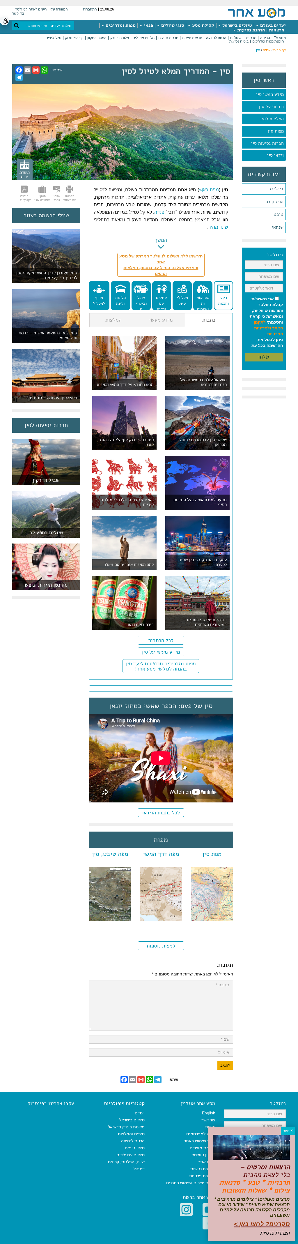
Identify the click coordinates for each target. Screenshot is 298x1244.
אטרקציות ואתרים (203, 302)
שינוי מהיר (218, 227)
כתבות (208, 319)
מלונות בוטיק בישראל (126, 1127)
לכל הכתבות (160, 640)
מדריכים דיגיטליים (243, 38)
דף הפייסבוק (74, 38)
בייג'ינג (276, 189)
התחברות (90, 9)
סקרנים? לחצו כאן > (262, 1224)
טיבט (278, 214)
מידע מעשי (161, 319)
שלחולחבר (57, 198)
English (208, 1113)
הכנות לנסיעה (216, 38)
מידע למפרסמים (200, 1134)
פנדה (159, 212)
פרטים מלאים (46, 482)
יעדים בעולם (272, 25)
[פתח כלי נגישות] (4, 21)
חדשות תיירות (192, 38)
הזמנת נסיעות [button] (250, 30)
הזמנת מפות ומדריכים (268, 41)
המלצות (113, 319)
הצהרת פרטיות (202, 1176)
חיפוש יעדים (61, 25)
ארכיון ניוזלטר (203, 1155)
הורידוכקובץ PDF (24, 198)
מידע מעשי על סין (161, 651)
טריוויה (265, 38)
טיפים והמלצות (131, 1134)
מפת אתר (206, 1162)
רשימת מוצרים (202, 1148)
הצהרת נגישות (202, 1169)
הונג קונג (274, 201)
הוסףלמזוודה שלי (42, 198)
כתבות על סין (271, 106)
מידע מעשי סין (270, 94)
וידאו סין (275, 155)
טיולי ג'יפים (53, 38)
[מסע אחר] (256, 12)
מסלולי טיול (182, 300)
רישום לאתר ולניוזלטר (31, 9)
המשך (161, 240)
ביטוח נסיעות (239, 41)
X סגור (288, 1131)
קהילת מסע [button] (202, 25)
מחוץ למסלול (99, 300)
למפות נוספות (161, 945)
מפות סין (276, 131)
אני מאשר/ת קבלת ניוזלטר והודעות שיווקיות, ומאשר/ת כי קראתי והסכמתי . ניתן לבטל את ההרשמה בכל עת (266, 322)
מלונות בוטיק (119, 38)
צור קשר (208, 1120)
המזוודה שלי (59, 9)
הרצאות (276, 30)
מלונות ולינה (120, 300)
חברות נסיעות (168, 38)
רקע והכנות (223, 300)
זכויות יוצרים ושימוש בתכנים (190, 1183)
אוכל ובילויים (141, 302)
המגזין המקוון (97, 38)
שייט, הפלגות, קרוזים (126, 1162)
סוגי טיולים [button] (172, 25)
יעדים (140, 1113)
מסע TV (280, 38)
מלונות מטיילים (144, 38)
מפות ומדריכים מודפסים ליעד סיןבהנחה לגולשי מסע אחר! (161, 666)
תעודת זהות (24, 174)
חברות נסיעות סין (267, 143)
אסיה (267, 50)
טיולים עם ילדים (161, 302)
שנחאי (277, 227)
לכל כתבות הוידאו (161, 812)
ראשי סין (263, 80)
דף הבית (279, 50)
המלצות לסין (272, 119)
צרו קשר (18, 13)
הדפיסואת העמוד (69, 198)
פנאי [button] (148, 25)
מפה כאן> (209, 189)
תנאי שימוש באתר (199, 1141)
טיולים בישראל (236, 25)
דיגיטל (139, 1169)
